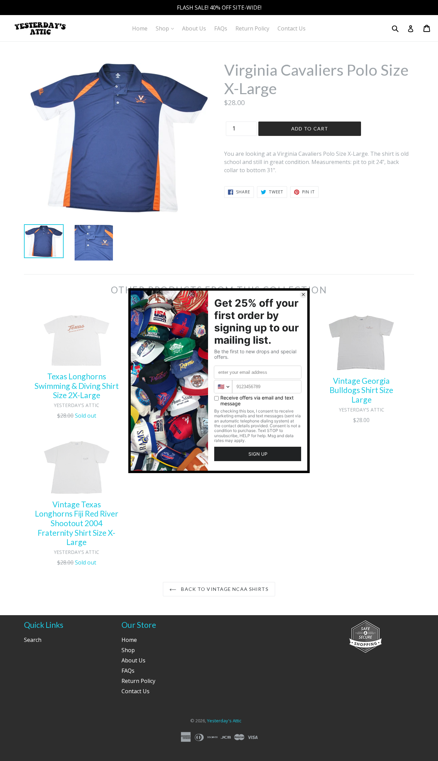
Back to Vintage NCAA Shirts (224, 589)
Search (32, 640)
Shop (166, 28)
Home (139, 28)
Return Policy (252, 28)
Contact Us (292, 28)
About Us (194, 28)
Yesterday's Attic (224, 721)
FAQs (220, 28)
